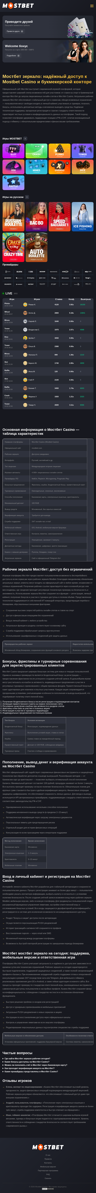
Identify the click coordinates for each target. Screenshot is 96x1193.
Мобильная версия (48, 1167)
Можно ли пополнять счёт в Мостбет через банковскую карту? (36, 1065)
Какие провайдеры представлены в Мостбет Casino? (31, 1072)
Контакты (48, 1163)
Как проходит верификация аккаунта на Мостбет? (29, 1068)
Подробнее (11, 56)
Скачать (48, 1178)
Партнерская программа (48, 1171)
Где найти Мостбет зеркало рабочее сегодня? (27, 1059)
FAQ (48, 1174)
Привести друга (13, 31)
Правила (48, 1159)
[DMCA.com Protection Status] (48, 1190)
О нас (48, 1155)
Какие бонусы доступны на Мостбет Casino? (27, 1062)
